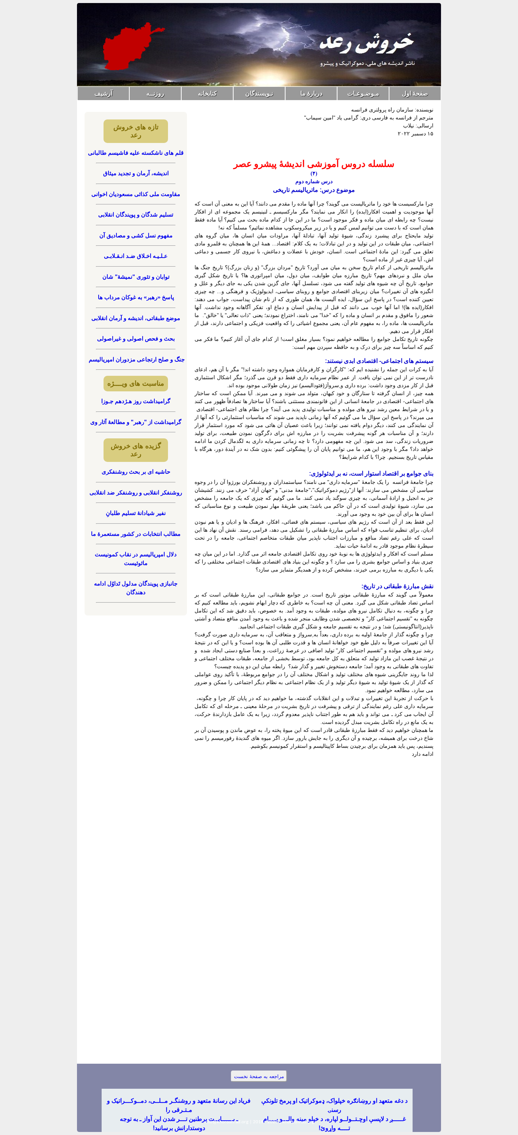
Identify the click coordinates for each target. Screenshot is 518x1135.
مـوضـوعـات (363, 93)
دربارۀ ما (311, 93)
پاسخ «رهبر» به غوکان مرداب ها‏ (136, 297)
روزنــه (155, 93)
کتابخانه (207, 93)
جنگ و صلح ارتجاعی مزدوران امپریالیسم (136, 359)
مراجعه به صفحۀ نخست (259, 1076)
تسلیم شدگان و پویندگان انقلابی (135, 214)
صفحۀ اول (415, 93)
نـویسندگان (259, 93)
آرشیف (103, 93)
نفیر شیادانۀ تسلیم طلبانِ (136, 513)
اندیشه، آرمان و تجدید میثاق (136, 173)
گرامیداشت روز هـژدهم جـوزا (135, 401)
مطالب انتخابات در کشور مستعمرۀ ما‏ (136, 534)
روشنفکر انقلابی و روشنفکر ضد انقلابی (135, 492)
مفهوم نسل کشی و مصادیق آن (136, 235)
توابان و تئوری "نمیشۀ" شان (136, 276)
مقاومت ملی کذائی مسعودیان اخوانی (135, 194)
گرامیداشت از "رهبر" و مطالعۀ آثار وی (135, 422)
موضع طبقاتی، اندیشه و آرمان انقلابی (135, 318)
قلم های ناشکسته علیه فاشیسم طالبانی (136, 152)
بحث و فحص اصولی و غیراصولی (136, 338)
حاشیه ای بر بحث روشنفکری (136, 471)
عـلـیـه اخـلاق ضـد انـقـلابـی (136, 256)
